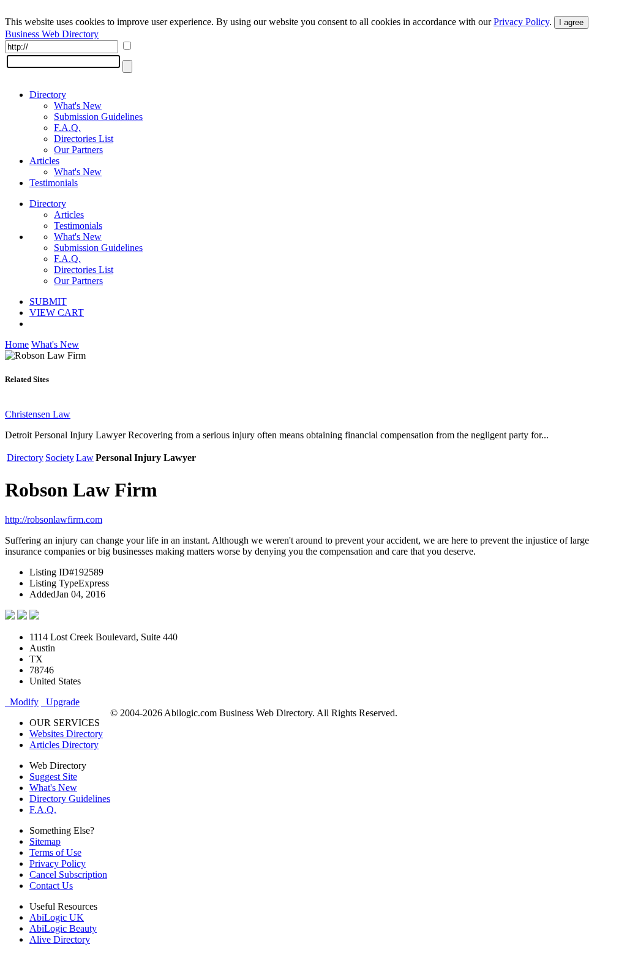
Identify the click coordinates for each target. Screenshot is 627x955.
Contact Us (51, 885)
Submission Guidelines (98, 116)
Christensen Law (37, 414)
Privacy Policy (521, 22)
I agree (571, 22)
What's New (78, 105)
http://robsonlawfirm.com (53, 519)
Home (17, 344)
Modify (22, 702)
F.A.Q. (67, 127)
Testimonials (53, 183)
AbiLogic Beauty (63, 928)
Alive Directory (59, 939)
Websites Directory (66, 733)
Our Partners (78, 149)
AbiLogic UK (56, 917)
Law (85, 457)
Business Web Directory (52, 34)
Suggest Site (53, 776)
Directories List (83, 138)
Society (59, 457)
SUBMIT (48, 301)
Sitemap (45, 841)
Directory (47, 94)
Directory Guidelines (69, 798)
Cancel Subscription (68, 874)
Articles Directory (64, 745)
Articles (44, 160)
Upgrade (60, 702)
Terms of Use (55, 852)
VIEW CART (56, 312)
